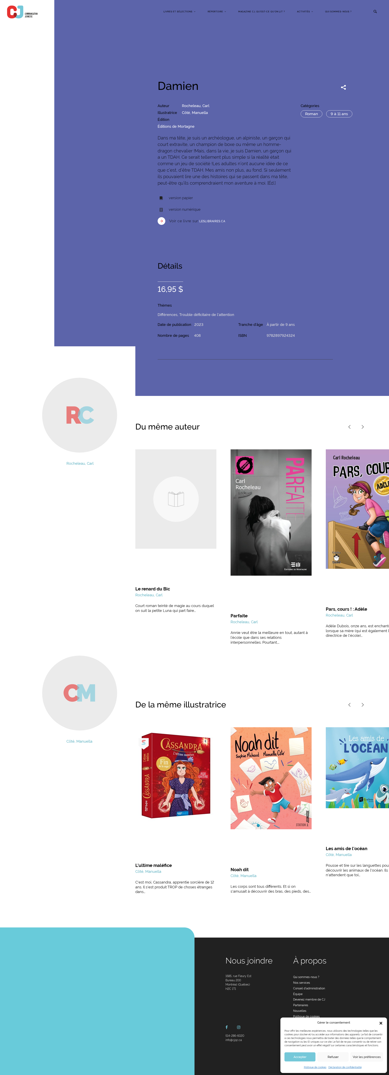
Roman (311, 114)
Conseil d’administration (309, 988)
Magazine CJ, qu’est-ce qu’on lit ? (261, 11)
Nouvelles (299, 1010)
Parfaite (239, 615)
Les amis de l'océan (346, 848)
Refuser (333, 1057)
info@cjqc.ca (233, 1040)
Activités (303, 11)
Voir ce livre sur (197, 221)
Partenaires (300, 1005)
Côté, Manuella (195, 113)
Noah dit (240, 869)
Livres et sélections (178, 11)
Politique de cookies (315, 1067)
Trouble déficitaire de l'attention (206, 315)
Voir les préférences (367, 1057)
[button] (381, 1023)
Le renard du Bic (152, 588)
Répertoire (215, 11)
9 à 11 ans (339, 114)
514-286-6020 (234, 1035)
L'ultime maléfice (153, 865)
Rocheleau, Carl (195, 106)
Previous (349, 427)
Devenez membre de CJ (309, 999)
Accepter (300, 1057)
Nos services (301, 982)
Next (363, 427)
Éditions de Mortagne (176, 126)
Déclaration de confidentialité (345, 1067)
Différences (167, 315)
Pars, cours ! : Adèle (346, 609)
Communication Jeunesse (22, 11)
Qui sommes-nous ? (338, 11)
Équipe (297, 994)
